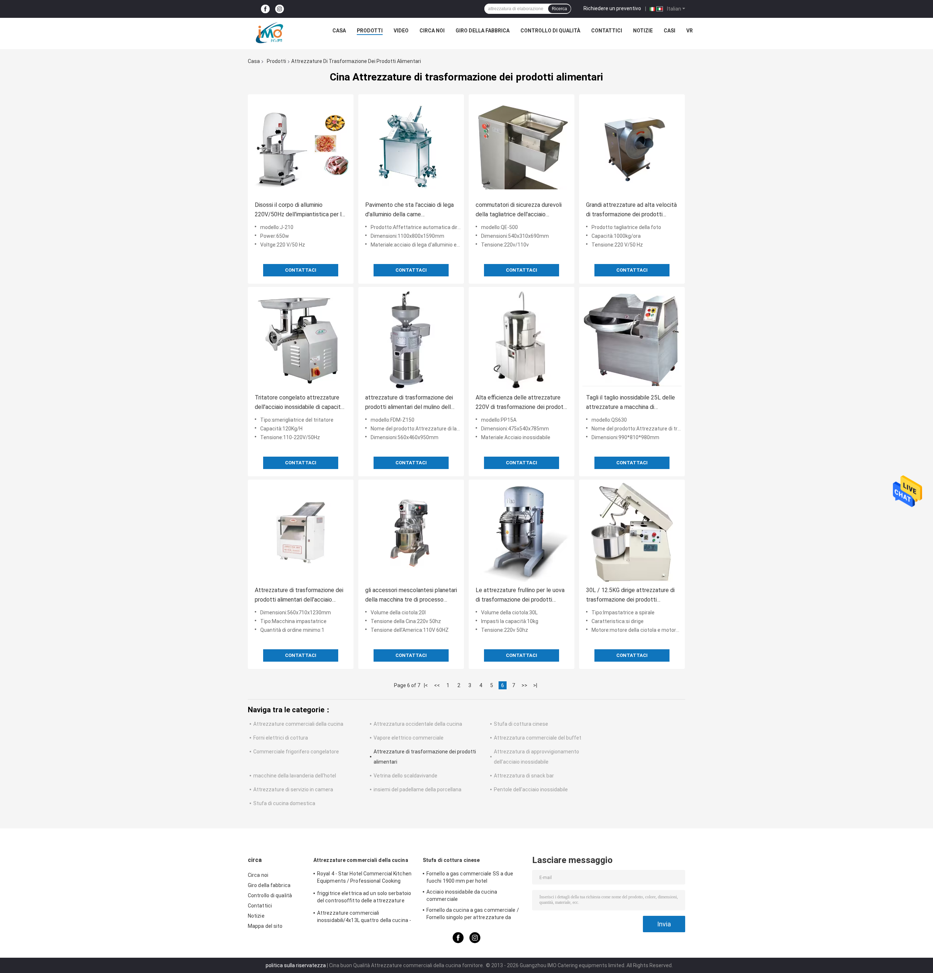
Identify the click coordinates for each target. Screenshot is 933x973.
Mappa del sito (265, 926)
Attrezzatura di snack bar (524, 776)
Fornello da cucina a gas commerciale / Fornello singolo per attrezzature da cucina (472, 914)
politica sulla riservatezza (296, 965)
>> (524, 685)
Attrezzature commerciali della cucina (298, 724)
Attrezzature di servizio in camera (293, 789)
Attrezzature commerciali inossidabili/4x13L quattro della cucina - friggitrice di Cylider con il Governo (364, 917)
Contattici (606, 31)
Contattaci (300, 270)
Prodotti (370, 31)
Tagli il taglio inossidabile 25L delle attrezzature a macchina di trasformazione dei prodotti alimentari (630, 403)
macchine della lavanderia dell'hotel (294, 776)
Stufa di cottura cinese (521, 724)
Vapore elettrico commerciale (409, 738)
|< (426, 685)
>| (535, 685)
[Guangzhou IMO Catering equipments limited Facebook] (265, 8)
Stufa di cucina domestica (284, 803)
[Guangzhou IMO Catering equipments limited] (269, 32)
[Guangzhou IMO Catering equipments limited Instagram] (279, 8)
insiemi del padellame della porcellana (417, 789)
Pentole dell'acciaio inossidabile (531, 789)
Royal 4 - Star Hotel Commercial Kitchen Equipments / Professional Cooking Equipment (364, 878)
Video (401, 31)
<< (437, 685)
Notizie (643, 31)
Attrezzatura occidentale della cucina (418, 724)
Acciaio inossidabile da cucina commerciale (461, 895)
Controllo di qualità (550, 31)
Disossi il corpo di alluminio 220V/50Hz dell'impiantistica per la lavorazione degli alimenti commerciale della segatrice (299, 210)
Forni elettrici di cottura (280, 738)
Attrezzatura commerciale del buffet (537, 738)
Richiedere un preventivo (612, 8)
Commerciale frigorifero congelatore (296, 752)
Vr (689, 31)
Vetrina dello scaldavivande (405, 776)
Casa (339, 31)
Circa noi (432, 31)
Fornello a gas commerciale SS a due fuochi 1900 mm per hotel (470, 877)
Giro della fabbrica (483, 31)
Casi (669, 31)
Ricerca (559, 8)
